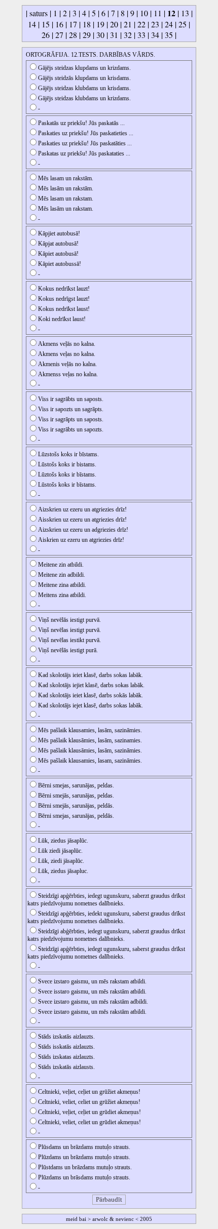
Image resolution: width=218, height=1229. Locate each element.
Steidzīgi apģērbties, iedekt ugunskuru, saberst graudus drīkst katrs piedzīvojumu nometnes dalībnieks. (106, 917)
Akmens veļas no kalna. (66, 354)
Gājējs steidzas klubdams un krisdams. (84, 88)
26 (46, 34)
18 (87, 24)
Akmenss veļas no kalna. (68, 374)
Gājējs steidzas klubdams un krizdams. (84, 98)
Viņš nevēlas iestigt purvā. (69, 629)
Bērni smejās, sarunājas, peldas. (76, 795)
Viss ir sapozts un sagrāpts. (70, 409)
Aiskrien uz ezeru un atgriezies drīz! (81, 539)
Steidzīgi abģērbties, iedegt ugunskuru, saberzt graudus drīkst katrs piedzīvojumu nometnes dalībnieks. (106, 935)
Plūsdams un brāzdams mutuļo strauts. (84, 1147)
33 (141, 34)
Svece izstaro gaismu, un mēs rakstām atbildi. (92, 1011)
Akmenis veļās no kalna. (67, 364)
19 (100, 24)
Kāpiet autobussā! (59, 263)
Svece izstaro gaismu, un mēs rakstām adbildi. (93, 1001)
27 (59, 34)
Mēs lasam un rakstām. (65, 178)
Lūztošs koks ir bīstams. (67, 474)
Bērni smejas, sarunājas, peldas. (76, 785)
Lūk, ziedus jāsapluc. (63, 871)
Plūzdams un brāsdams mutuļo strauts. (84, 1177)
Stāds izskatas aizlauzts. (66, 1056)
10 (144, 13)
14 (32, 24)
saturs (38, 13)
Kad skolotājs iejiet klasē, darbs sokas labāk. (91, 685)
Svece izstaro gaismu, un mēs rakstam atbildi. (92, 981)
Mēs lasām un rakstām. (65, 188)
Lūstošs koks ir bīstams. (67, 484)
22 (141, 24)
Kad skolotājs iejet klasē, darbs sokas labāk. (90, 705)
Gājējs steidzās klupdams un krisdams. (84, 78)
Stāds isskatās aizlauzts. (66, 1046)
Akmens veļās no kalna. (66, 343)
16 (59, 24)
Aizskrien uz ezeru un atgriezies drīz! (82, 509)
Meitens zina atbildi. (62, 595)
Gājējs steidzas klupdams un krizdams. (84, 67)
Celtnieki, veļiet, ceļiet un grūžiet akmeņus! (89, 1091)
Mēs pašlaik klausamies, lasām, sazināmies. (90, 730)
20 (114, 24)
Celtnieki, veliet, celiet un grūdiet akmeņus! (89, 1122)
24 (169, 24)
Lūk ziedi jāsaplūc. (60, 850)
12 (171, 13)
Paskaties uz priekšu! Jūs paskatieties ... (85, 133)
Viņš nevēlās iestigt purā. (68, 650)
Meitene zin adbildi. (61, 574)
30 (100, 34)
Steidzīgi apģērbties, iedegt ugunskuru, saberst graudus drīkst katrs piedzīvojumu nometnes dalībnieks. (106, 952)
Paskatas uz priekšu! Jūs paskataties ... (84, 153)
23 (155, 24)
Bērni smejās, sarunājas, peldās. (76, 805)
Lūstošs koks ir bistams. (67, 464)
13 (185, 13)
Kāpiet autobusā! (58, 253)
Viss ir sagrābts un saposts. (70, 399)
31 (114, 34)
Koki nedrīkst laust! (62, 319)
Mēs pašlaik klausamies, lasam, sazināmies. (90, 760)
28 (73, 34)
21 (128, 24)
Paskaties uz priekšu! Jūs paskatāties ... (85, 143)
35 (169, 34)
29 (87, 34)
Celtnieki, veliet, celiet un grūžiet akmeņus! (89, 1101)
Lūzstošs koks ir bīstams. (68, 454)
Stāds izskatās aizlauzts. (66, 1036)
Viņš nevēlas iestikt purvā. (69, 640)
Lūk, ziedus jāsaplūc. (63, 840)
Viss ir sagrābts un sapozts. (70, 429)
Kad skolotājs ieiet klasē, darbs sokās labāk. (90, 695)
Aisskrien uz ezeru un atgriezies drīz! (82, 519)
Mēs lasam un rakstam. (65, 198)
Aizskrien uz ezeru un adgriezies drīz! (83, 529)
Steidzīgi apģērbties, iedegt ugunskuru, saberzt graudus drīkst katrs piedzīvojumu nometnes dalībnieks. (106, 899)
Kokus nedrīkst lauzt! (64, 288)
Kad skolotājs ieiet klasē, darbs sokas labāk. (90, 675)
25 (182, 24)
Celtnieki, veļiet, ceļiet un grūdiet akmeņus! (89, 1112)
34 (155, 34)
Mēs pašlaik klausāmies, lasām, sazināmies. (90, 750)
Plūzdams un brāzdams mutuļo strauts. (84, 1157)
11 (158, 13)
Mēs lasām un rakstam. (65, 208)
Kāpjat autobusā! (58, 243)
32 (128, 34)
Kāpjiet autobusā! (59, 233)
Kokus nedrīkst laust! (64, 308)
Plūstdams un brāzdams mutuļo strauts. (85, 1167)
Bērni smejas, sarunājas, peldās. (76, 815)
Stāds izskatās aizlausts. (66, 1067)
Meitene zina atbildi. (62, 584)
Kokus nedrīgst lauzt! (64, 298)
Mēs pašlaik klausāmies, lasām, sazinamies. (90, 740)
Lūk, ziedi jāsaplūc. (61, 860)
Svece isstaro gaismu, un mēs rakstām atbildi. (92, 991)
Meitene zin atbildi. (61, 564)
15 (46, 24)
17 (73, 24)
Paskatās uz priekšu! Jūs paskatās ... (81, 123)
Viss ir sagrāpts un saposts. (70, 419)
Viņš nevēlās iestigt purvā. (69, 619)
